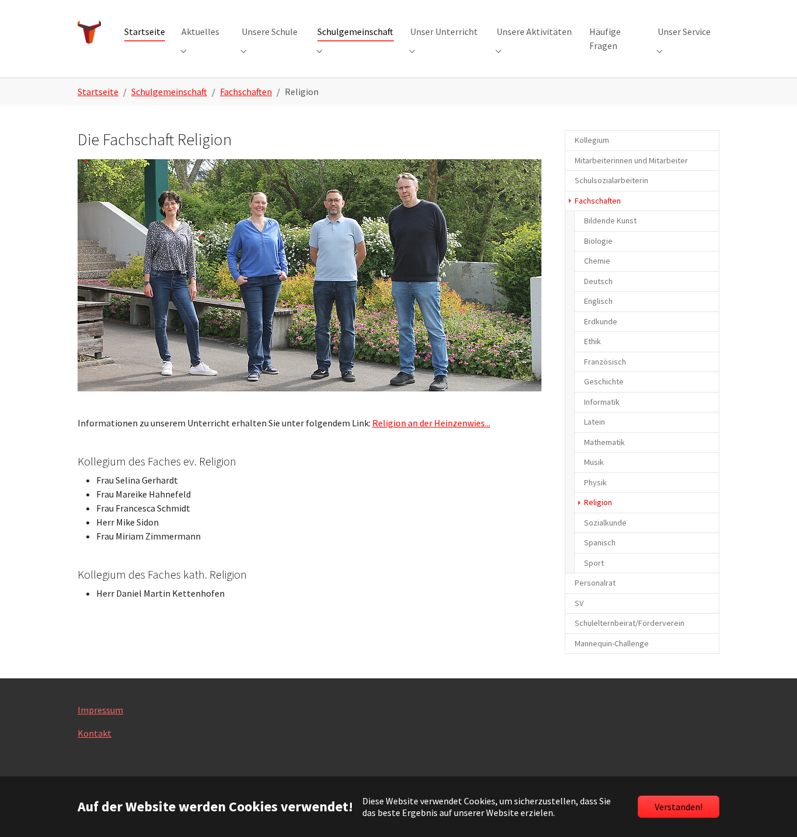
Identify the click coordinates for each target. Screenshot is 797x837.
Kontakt (94, 733)
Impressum (100, 710)
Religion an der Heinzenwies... (431, 423)
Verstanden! (678, 807)
